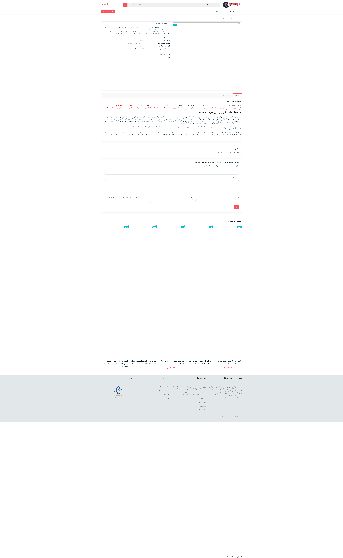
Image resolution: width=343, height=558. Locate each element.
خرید (169, 390)
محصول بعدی (102, 17)
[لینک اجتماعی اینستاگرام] (158, 58)
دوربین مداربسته (163, 390)
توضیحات (237, 95)
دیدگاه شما (235, 177)
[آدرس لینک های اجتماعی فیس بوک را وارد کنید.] (162, 58)
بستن (238, 226)
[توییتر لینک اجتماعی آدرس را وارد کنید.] (160, 58)
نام (237, 197)
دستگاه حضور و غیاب (164, 387)
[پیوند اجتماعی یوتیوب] (156, 58)
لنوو (231, 18)
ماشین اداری (164, 394)
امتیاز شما (236, 169)
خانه (240, 18)
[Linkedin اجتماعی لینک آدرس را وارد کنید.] (205, 418)
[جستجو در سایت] (125, 5)
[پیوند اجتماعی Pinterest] (154, 58)
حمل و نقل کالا (224, 95)
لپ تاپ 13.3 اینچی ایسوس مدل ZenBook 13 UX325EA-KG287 (116, 364)
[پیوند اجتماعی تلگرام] (202, 418)
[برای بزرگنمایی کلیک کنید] (236, 86)
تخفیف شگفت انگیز (108, 11)
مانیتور (165, 398)
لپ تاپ (235, 18)
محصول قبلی (106, 17)
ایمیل (191, 197)
